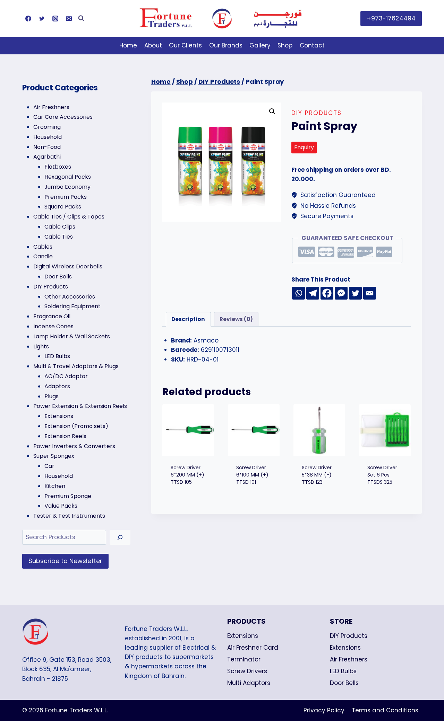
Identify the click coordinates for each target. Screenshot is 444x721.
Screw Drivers (247, 671)
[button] (272, 111)
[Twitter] (42, 18)
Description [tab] (188, 319)
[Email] (69, 18)
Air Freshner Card (252, 647)
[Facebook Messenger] (341, 293)
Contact (312, 45)
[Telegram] (312, 293)
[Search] (120, 537)
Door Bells (344, 683)
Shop (285, 45)
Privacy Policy (324, 710)
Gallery (260, 45)
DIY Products (316, 113)
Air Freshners (348, 659)
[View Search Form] (81, 18)
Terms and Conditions (385, 710)
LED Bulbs (343, 671)
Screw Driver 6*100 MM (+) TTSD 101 (252, 475)
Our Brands (225, 45)
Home (128, 45)
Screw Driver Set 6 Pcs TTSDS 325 (382, 475)
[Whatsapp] (298, 293)
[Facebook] (28, 18)
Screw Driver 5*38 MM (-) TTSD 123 (317, 475)
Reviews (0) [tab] (236, 319)
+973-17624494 (391, 18)
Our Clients (185, 45)
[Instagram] (55, 18)
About (153, 45)
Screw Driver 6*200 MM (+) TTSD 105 (187, 475)
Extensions (242, 636)
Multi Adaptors (248, 683)
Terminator (244, 659)
